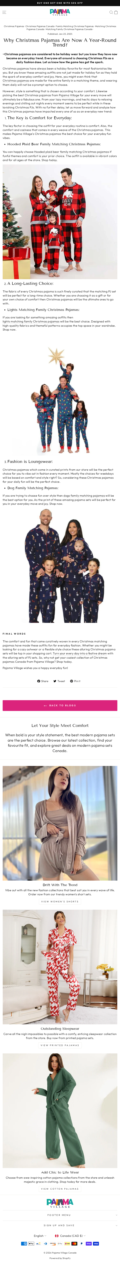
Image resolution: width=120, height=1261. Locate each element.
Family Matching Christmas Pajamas (75, 26)
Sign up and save (59, 1225)
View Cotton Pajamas (60, 1188)
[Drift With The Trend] (60, 823)
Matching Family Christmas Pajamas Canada (69, 29)
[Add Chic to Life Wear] (60, 1110)
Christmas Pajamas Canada (39, 26)
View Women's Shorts (60, 901)
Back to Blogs (62, 705)
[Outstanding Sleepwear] (60, 967)
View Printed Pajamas (60, 1045)
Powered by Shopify (60, 1258)
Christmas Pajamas (14, 26)
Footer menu (59, 1215)
